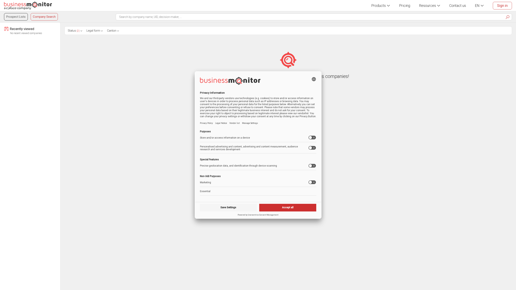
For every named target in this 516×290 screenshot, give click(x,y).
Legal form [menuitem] (93, 30)
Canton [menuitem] (112, 30)
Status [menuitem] (74, 30)
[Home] (28, 5)
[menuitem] (380, 5)
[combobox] (314, 16)
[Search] (507, 17)
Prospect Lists (16, 17)
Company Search (44, 17)
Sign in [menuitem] (502, 5)
